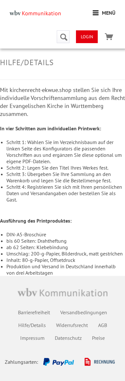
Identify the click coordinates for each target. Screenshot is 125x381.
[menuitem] (104, 12)
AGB (102, 325)
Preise (98, 338)
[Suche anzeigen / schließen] (63, 36)
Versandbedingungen (83, 312)
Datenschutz (68, 338)
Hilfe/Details (32, 325)
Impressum (32, 338)
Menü (108, 13)
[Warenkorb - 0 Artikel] (109, 36)
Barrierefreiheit (34, 312)
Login (87, 37)
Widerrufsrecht (72, 325)
